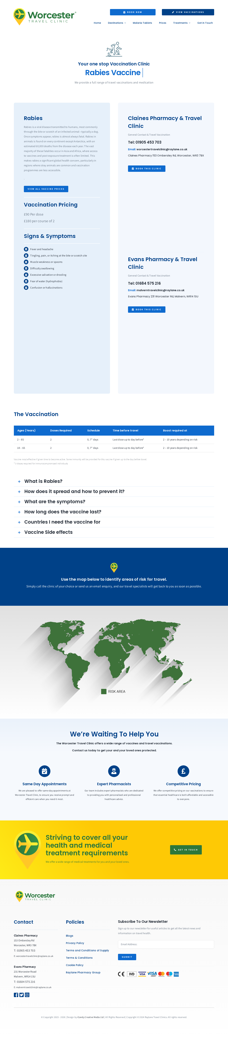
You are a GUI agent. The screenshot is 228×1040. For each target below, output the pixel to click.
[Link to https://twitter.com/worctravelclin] (20, 995)
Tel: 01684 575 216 (144, 283)
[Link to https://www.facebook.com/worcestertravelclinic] (14, 995)
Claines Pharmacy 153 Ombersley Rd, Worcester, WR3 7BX (166, 155)
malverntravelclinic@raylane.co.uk (160, 290)
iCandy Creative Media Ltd (90, 1017)
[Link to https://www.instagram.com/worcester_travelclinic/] (31, 994)
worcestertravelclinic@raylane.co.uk (162, 149)
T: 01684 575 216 (24, 982)
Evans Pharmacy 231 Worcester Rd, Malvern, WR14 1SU (163, 296)
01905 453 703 (26, 950)
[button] (114, 481)
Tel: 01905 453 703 (144, 142)
